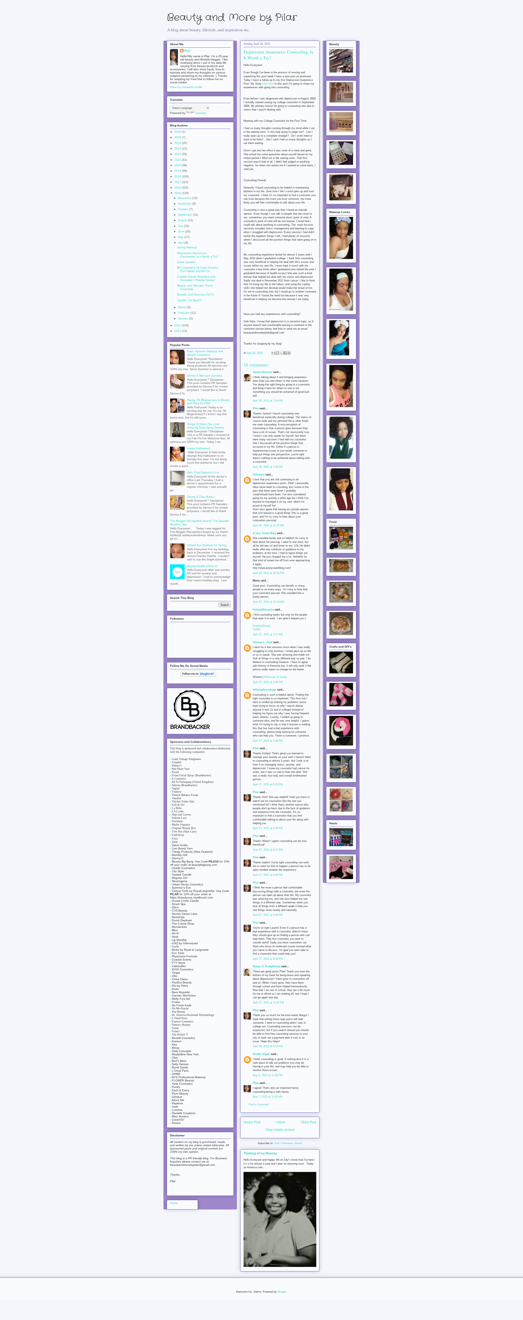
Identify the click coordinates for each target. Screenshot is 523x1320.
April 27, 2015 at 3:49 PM (268, 682)
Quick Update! (186, 262)
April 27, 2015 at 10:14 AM (268, 601)
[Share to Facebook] (285, 353)
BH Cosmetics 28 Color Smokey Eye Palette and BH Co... (197, 269)
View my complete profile (186, 87)
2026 (178, 131)
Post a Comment (259, 1104)
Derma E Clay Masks (200, 496)
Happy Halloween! (198, 448)
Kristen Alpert (261, 1054)
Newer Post (252, 1122)
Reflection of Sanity (275, 676)
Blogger (281, 1291)
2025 (178, 137)
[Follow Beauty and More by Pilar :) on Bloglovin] (198, 675)
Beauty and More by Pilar (232, 18)
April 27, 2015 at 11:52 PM (268, 1002)
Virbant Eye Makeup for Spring (207, 545)
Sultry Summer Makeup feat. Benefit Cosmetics (205, 353)
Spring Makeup (187, 247)
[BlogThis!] (277, 353)
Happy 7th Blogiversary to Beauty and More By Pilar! (208, 401)
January (183, 318)
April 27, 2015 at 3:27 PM (268, 634)
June (181, 231)
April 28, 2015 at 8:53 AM (268, 1046)
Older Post (308, 1122)
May (181, 237)
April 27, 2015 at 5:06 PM (268, 740)
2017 (178, 182)
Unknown (259, 474)
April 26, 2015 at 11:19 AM (268, 525)
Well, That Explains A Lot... (204, 472)
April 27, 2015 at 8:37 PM (268, 849)
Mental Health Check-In (202, 566)
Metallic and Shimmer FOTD (195, 294)
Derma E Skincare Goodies (204, 375)
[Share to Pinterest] (289, 353)
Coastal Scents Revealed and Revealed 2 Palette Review (196, 278)
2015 (178, 193)
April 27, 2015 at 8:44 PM (268, 914)
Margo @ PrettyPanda (266, 966)
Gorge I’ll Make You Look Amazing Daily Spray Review (205, 425)
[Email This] (273, 353)
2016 (178, 187)
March (182, 307)
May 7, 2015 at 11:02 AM (267, 1096)
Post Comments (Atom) (288, 1143)
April (181, 242)
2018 (178, 176)
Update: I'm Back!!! (189, 300)
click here (268, 83)
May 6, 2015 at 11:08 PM (267, 1075)
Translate (200, 113)
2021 (178, 159)
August (183, 220)
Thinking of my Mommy (260, 1153)
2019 (178, 170)
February (184, 312)
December (185, 198)
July (181, 226)
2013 (178, 331)
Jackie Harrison (262, 372)
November (185, 203)
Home (280, 1122)
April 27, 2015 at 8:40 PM (268, 874)
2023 (178, 148)
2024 (178, 143)
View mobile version (280, 1129)
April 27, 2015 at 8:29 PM (268, 828)
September (185, 214)
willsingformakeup (264, 689)
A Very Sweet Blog (264, 533)
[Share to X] (281, 353)
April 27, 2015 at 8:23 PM (268, 784)
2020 (178, 165)
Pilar (256, 408)
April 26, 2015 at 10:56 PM (268, 573)
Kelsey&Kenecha (263, 609)
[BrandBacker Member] (190, 729)
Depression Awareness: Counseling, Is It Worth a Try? (198, 254)
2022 (178, 154)
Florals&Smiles (262, 625)
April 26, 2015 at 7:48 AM (268, 466)
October (183, 209)
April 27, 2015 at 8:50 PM (268, 958)
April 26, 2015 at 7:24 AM (268, 400)
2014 (178, 325)
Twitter (256, 629)
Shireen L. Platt (262, 642)
